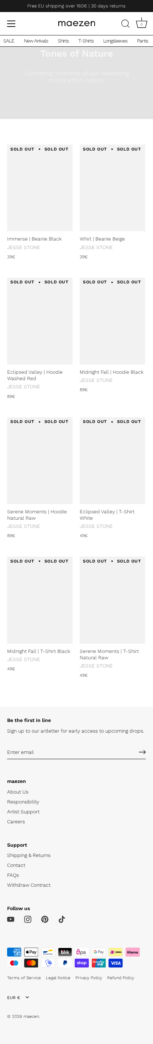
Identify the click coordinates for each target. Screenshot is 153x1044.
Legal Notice (58, 977)
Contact (16, 865)
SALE (8, 41)
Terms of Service (24, 977)
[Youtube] (10, 919)
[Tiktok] (61, 919)
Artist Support (23, 811)
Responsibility (23, 802)
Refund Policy (120, 977)
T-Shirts (86, 41)
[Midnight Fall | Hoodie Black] (112, 321)
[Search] (125, 25)
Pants (142, 41)
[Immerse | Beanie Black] (40, 188)
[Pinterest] (44, 919)
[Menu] (11, 24)
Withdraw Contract (29, 885)
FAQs (13, 875)
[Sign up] (142, 752)
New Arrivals (36, 41)
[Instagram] (27, 919)
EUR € (13, 997)
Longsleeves (115, 41)
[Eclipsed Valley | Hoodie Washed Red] (40, 321)
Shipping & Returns (29, 855)
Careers (16, 821)
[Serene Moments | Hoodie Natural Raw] (40, 460)
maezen (31, 1016)
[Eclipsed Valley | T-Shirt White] (112, 460)
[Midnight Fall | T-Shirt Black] (40, 600)
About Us (17, 792)
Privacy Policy (88, 977)
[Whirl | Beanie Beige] (112, 188)
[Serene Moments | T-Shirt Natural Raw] (112, 600)
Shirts (63, 41)
